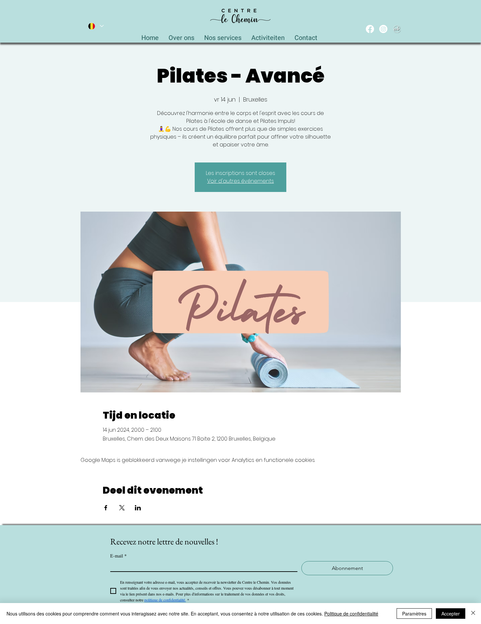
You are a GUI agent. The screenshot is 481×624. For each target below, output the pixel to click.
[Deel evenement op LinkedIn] (138, 507)
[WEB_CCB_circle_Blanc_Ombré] (397, 29)
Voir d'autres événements (240, 181)
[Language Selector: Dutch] (95, 26)
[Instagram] (383, 29)
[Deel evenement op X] (122, 507)
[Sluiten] (473, 613)
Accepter (450, 613)
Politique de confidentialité (351, 613)
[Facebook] (370, 29)
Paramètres (414, 613)
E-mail (118, 555)
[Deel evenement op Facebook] (106, 507)
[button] (222, 36)
